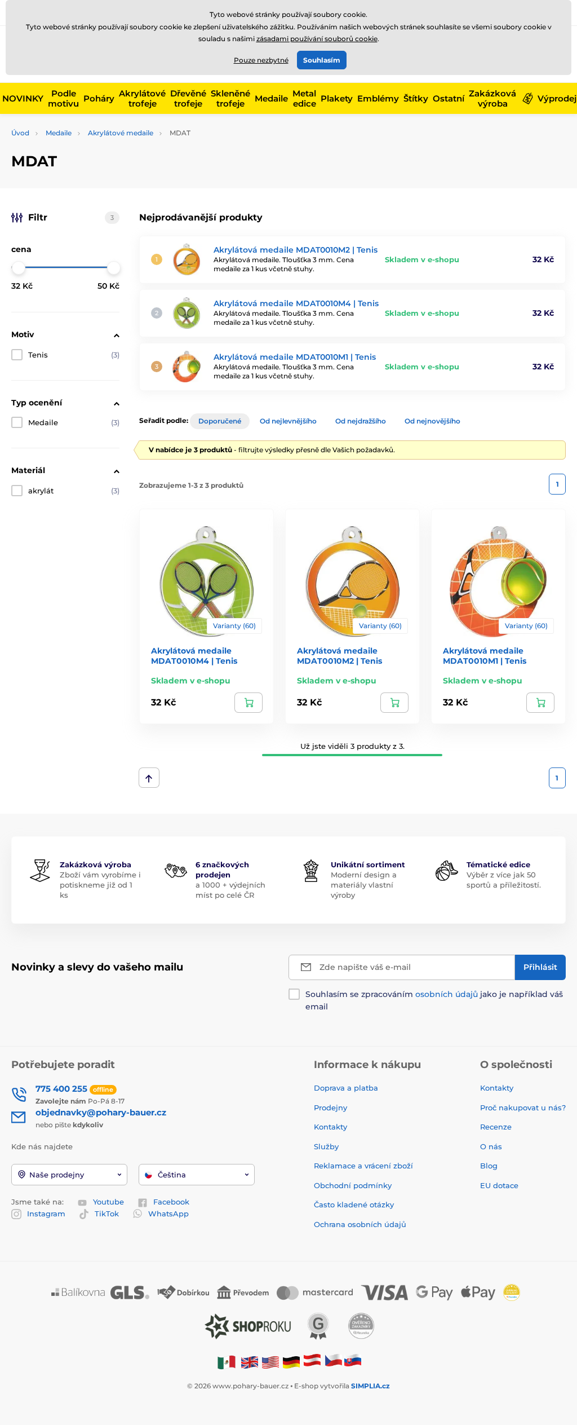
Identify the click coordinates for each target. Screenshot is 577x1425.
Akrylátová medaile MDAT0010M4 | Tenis (296, 303)
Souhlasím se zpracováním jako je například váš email (434, 1000)
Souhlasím (321, 60)
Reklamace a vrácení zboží (364, 1165)
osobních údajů (446, 994)
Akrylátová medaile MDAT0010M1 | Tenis (295, 357)
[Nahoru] (149, 777)
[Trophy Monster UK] (249, 1362)
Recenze (496, 1126)
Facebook (171, 1201)
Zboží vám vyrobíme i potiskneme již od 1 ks (100, 884)
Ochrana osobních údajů (360, 1224)
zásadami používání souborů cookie (317, 38)
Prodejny (330, 1107)
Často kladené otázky (354, 1204)
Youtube (108, 1201)
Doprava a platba (346, 1087)
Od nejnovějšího (432, 421)
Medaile (59, 133)
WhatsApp (168, 1213)
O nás (491, 1146)
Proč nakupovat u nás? (523, 1107)
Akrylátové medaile (120, 133)
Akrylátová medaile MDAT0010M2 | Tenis (296, 250)
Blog (489, 1165)
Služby (326, 1146)
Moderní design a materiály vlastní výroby (364, 884)
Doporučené (219, 421)
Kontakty (330, 1126)
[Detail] (248, 702)
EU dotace (499, 1185)
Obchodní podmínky (353, 1185)
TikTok (107, 1213)
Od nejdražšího (360, 421)
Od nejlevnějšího (288, 421)
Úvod (20, 133)
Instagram (46, 1213)
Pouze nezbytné (261, 60)
